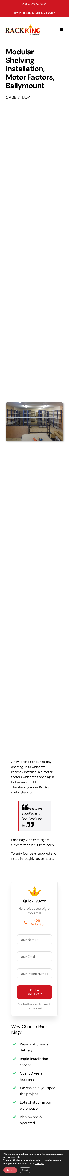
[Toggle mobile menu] (62, 30)
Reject (25, 1170)
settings (39, 1163)
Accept (10, 1170)
